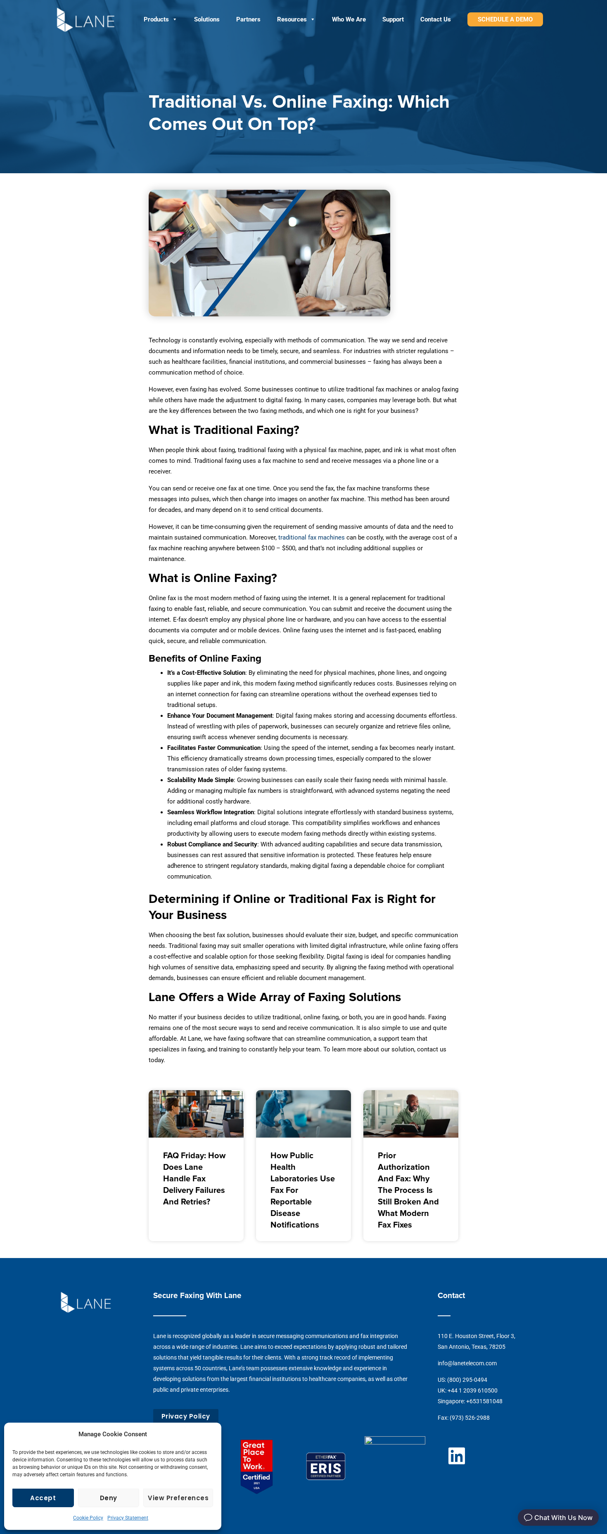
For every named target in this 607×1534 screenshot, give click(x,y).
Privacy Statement (127, 1518)
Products (156, 19)
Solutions (207, 19)
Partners (248, 19)
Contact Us (435, 19)
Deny (108, 1498)
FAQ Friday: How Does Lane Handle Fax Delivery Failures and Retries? (194, 1179)
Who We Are (349, 19)
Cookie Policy (88, 1518)
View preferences (178, 1498)
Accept (43, 1498)
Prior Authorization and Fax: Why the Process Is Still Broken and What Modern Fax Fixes (408, 1190)
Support (393, 19)
